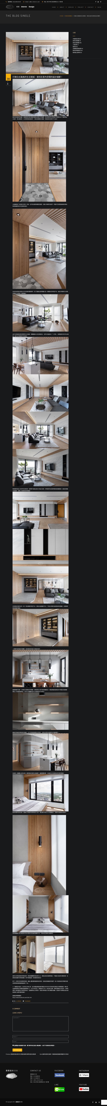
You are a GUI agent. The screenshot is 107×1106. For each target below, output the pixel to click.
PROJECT (81, 7)
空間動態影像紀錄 (77, 48)
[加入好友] (60, 1089)
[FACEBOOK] (60, 1075)
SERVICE (71, 7)
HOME (54, 7)
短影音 (74, 46)
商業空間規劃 (76, 40)
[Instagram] (84, 1075)
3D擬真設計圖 (76, 39)
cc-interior (18, 1001)
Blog (99, 7)
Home (61, 16)
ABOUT (62, 7)
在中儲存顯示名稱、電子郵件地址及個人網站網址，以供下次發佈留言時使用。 (34, 1045)
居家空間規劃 (68, 16)
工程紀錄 (75, 44)
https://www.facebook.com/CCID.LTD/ (22, 997)
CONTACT (91, 7)
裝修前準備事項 (76, 50)
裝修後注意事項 (76, 52)
